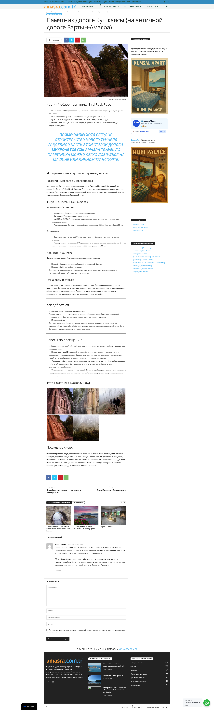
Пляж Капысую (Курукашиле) (111, 490)
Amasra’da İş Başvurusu (119, 2)
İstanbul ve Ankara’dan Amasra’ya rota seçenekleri (113, 665)
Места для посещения (58, 12)
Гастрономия (135, 685)
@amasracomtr (128, 649)
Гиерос (140, 272)
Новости (134, 670)
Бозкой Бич (142, 251)
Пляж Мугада (142, 266)
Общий (133, 666)
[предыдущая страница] (121, 502)
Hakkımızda (136, 2)
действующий (143, 260)
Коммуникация (100, 2)
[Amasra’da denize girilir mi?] (94, 679)
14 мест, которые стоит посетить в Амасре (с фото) (84, 527)
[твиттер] (71, 40)
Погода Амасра (138, 230)
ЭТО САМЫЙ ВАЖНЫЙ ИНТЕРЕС (59, 502)
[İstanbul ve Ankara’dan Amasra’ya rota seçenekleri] (94, 667)
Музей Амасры (107, 526)
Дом (47, 12)
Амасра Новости (137, 663)
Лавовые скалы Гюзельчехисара (149, 263)
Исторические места (138, 681)
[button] (166, 6)
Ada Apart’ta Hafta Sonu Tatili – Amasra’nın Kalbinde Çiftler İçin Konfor (114, 689)
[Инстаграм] (168, 2)
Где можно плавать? (138, 678)
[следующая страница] (124, 502)
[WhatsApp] (83, 40)
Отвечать (58, 570)
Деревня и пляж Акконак (146, 257)
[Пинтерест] (77, 40)
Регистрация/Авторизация (80, 2)
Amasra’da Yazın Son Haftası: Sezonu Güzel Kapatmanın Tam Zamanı (58, 528)
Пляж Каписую (143, 269)
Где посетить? (109, 6)
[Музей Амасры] (113, 515)
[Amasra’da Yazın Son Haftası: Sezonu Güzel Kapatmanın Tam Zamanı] (58, 515)
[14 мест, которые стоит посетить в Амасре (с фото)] (86, 515)
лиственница (142, 248)
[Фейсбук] (164, 2)
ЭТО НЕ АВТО (78, 502)
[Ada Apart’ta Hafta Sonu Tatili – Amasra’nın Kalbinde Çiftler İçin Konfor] (94, 691)
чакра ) (140, 254)
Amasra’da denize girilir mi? (113, 676)
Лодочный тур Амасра (140, 227)
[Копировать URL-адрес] (88, 40)
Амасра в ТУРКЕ (138, 224)
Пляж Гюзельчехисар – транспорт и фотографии (63, 491)
